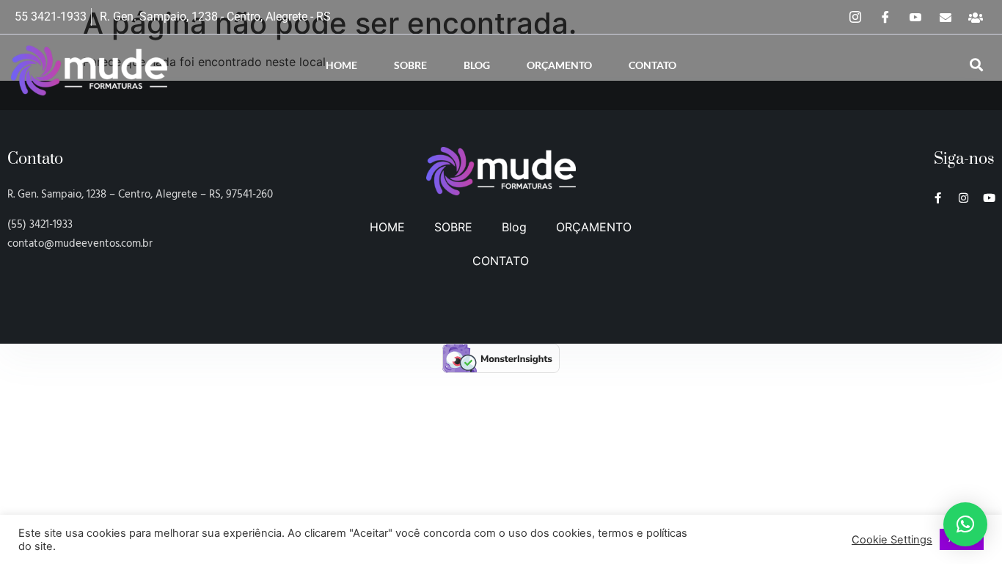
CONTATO (652, 65)
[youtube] (915, 17)
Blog (477, 65)
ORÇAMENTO (559, 65)
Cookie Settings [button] (892, 539)
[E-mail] (946, 17)
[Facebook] (885, 17)
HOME (341, 65)
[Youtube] (989, 197)
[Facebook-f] (937, 197)
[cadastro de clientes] (976, 17)
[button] (976, 65)
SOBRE (410, 65)
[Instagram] (855, 17)
